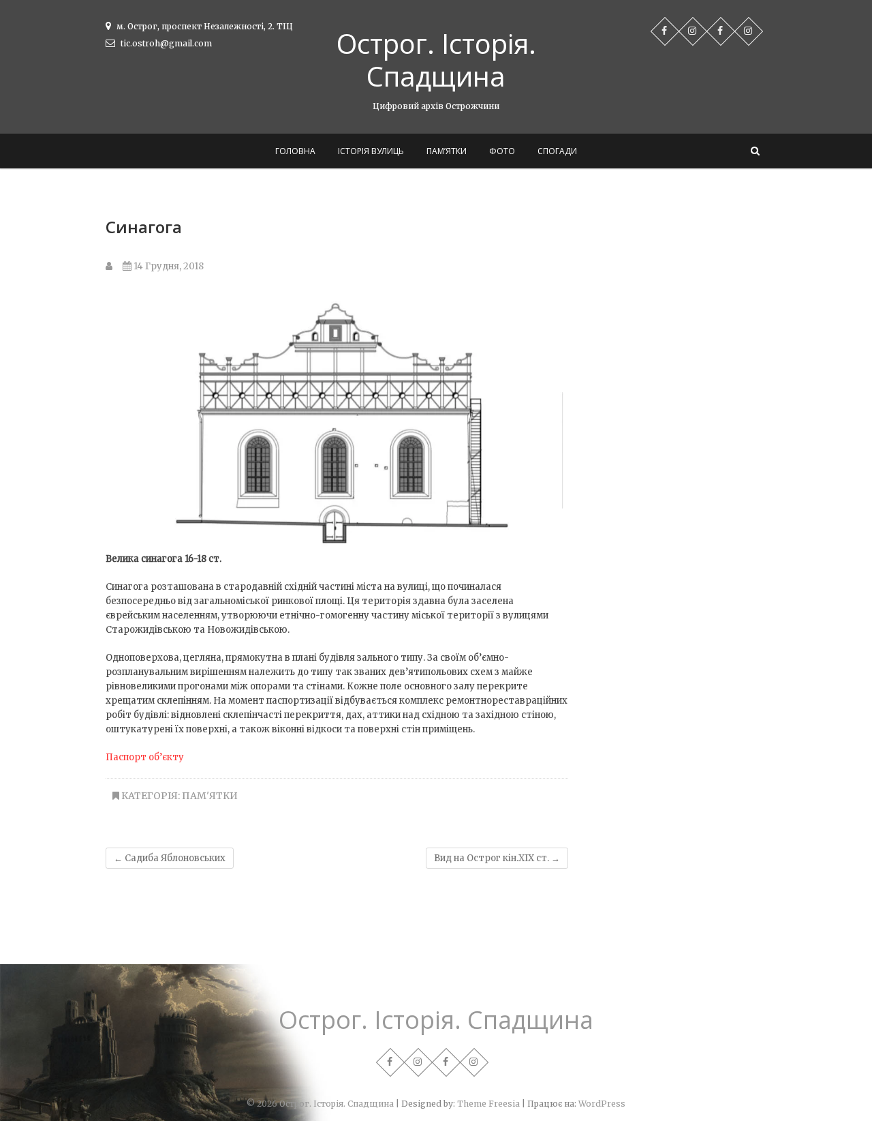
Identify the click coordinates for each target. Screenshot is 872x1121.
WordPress (601, 1103)
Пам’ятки (446, 151)
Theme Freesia (488, 1103)
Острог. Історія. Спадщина (436, 60)
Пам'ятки (210, 796)
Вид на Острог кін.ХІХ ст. (497, 858)
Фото (502, 151)
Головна (295, 151)
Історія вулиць (371, 151)
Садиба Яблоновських (169, 858)
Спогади (557, 151)
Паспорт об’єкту (145, 757)
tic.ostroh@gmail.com (165, 43)
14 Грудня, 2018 (167, 266)
